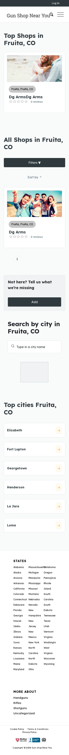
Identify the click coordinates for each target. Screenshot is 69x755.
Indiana (17, 637)
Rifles (17, 703)
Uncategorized (24, 713)
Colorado (18, 594)
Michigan (34, 572)
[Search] (49, 14)
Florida (17, 610)
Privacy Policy (29, 732)
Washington (50, 642)
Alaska (17, 572)
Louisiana (18, 658)
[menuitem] (49, 14)
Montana (34, 594)
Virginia (48, 637)
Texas (47, 620)
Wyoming (49, 663)
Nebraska (34, 599)
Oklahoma (50, 567)
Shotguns (20, 708)
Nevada (33, 604)
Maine (16, 663)
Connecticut (20, 599)
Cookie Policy (17, 729)
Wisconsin (49, 658)
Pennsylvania (51, 577)
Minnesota (34, 577)
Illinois (17, 631)
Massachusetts (37, 567)
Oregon (48, 572)
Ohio (31, 669)
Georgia (18, 615)
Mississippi (34, 583)
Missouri (33, 588)
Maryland (18, 669)
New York (34, 642)
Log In (55, 3)
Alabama (18, 567)
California (19, 588)
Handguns (20, 698)
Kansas (17, 647)
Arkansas (18, 583)
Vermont (48, 631)
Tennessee (49, 615)
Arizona (17, 577)
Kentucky (18, 653)
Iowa (16, 642)
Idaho (17, 626)
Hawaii (17, 620)
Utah (46, 626)
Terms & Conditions (37, 729)
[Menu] (58, 14)
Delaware (18, 604)
